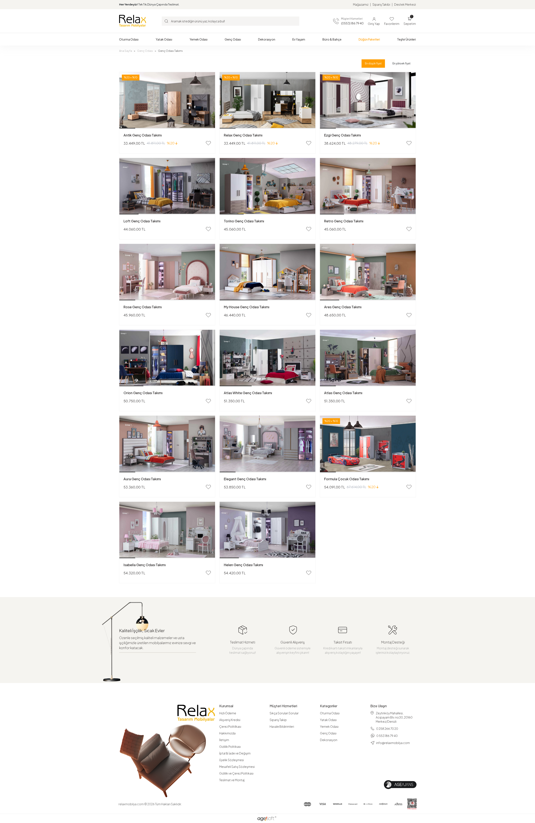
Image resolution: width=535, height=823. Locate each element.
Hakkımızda (227, 733)
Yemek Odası (329, 726)
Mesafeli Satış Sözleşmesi (237, 766)
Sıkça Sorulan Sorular (284, 713)
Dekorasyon (328, 740)
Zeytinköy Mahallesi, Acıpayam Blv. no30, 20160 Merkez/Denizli (394, 717)
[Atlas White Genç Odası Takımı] (267, 358)
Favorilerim (391, 23)
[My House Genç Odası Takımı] (267, 272)
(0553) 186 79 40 (352, 23)
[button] (129, 39)
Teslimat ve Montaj (232, 780)
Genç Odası (328, 733)
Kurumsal (226, 706)
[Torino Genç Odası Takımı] (267, 186)
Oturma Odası (330, 713)
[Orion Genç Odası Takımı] (167, 358)
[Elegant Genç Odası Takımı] (267, 444)
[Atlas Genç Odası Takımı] (368, 358)
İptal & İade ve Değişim (235, 753)
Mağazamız (360, 4)
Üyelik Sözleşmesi (231, 760)
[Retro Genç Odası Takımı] (368, 186)
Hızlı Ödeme (227, 713)
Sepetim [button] (410, 20)
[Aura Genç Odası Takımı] (167, 444)
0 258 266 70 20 (387, 728)
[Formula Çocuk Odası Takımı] (368, 444)
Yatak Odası (328, 720)
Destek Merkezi (405, 4)
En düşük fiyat (373, 63)
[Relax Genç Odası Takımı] (267, 100)
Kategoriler (328, 706)
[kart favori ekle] (208, 143)
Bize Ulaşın (378, 706)
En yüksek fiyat (401, 63)
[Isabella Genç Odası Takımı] (167, 530)
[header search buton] (166, 20)
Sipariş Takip (278, 720)
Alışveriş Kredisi (229, 720)
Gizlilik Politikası (230, 746)
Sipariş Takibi (381, 4)
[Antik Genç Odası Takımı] (167, 100)
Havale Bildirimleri (282, 726)
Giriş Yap (374, 23)
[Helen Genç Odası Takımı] (267, 530)
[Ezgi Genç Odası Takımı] (368, 100)
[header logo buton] (132, 21)
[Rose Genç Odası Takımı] (167, 272)
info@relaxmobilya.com (393, 743)
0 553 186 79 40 (387, 736)
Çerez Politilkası (230, 726)
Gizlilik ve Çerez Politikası (236, 773)
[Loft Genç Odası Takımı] (167, 186)
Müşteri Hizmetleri (283, 706)
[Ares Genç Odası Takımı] (368, 272)
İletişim (224, 740)
